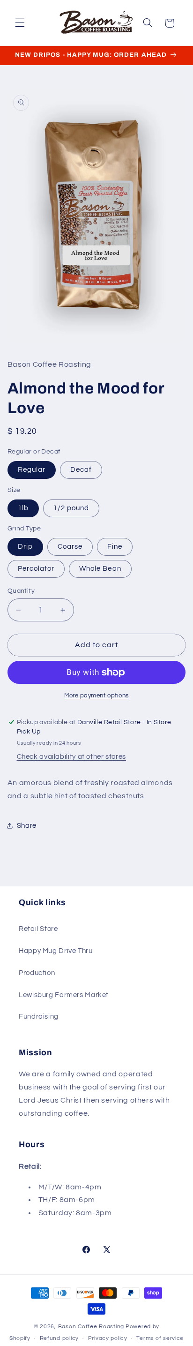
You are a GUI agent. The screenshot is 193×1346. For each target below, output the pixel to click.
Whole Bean (100, 568)
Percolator (36, 568)
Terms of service (160, 1338)
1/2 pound (71, 508)
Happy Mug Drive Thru (56, 950)
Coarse (70, 546)
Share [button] (27, 825)
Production (37, 972)
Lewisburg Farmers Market (64, 994)
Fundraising (39, 1016)
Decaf (81, 469)
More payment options (96, 696)
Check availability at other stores (71, 756)
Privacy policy (107, 1338)
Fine (114, 546)
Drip (25, 546)
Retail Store (38, 928)
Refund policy (59, 1338)
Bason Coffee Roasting (91, 1326)
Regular (31, 469)
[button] (19, 23)
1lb (23, 508)
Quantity (21, 591)
